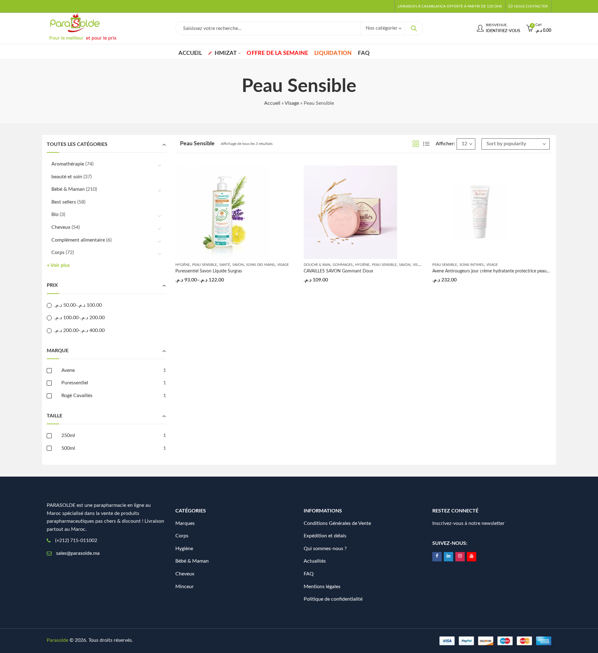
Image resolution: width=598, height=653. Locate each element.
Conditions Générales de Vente (337, 523)
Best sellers (63, 201)
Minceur (184, 586)
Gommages (343, 264)
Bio (55, 214)
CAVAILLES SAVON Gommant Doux (338, 271)
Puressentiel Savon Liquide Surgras (208, 271)
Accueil (272, 103)
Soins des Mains (260, 264)
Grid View (416, 144)
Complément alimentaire (78, 240)
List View (426, 144)
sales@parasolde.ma (78, 553)
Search (414, 28)
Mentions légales (322, 586)
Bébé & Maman (68, 189)
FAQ (309, 573)
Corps (57, 252)
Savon (238, 264)
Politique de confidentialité (333, 599)
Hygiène (182, 264)
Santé (224, 264)
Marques (185, 523)
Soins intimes (471, 264)
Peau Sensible (204, 264)
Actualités (315, 561)
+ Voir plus (58, 265)
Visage (292, 103)
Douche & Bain (317, 264)
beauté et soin (66, 176)
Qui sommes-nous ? (325, 548)
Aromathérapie (67, 163)
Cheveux (60, 227)
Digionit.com (155, 640)
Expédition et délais (325, 535)
